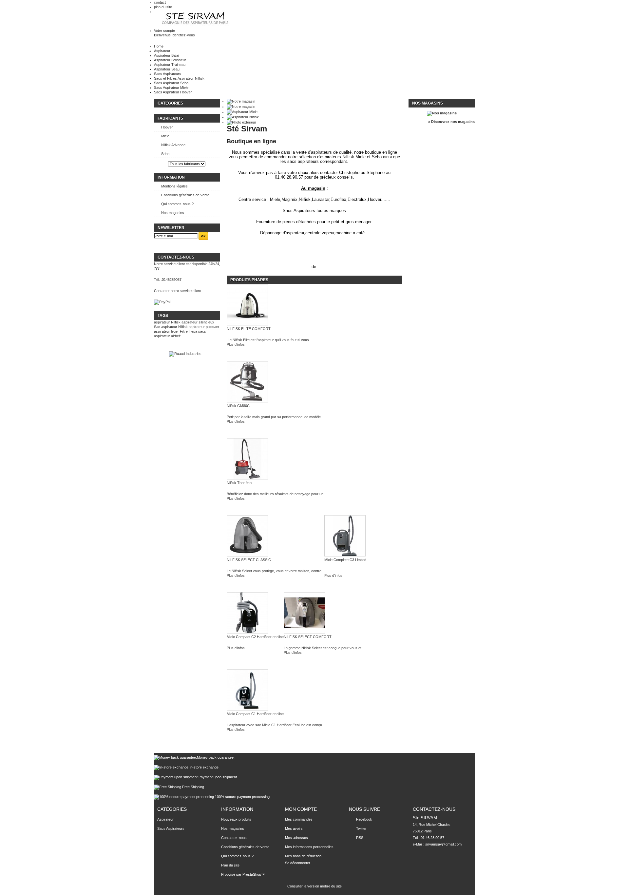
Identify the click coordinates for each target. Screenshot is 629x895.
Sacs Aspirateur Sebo (171, 83)
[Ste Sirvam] (196, 19)
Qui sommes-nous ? (177, 204)
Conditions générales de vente (185, 195)
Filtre (184, 331)
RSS (359, 838)
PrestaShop (251, 874)
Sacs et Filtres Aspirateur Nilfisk (179, 78)
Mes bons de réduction (303, 856)
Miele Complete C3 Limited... (346, 560)
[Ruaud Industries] (185, 354)
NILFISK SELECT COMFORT (308, 637)
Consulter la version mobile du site (314, 886)
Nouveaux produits (236, 819)
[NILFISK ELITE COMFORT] (269, 305)
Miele (165, 136)
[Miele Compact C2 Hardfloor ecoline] (255, 613)
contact (160, 2)
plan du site (163, 7)
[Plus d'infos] (346, 571)
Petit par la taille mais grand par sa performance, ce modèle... (275, 417)
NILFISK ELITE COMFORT (249, 329)
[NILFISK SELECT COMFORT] (324, 613)
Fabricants (170, 118)
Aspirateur (162, 51)
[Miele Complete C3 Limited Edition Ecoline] (346, 536)
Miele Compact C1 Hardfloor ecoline (255, 714)
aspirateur (162, 322)
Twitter (361, 828)
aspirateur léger (166, 331)
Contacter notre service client (177, 291)
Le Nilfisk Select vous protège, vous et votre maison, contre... (275, 571)
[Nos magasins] (442, 113)
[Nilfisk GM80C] (275, 382)
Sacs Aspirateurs (167, 74)
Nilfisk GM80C (238, 406)
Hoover (167, 127)
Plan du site (230, 865)
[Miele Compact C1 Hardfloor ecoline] (276, 690)
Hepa (193, 331)
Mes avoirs (294, 828)
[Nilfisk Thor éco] (276, 459)
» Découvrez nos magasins (451, 122)
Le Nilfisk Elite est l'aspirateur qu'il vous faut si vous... (269, 340)
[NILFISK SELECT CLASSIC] (275, 536)
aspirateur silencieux (197, 322)
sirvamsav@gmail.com (443, 844)
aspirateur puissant (204, 327)
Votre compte (164, 30)
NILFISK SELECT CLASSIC (249, 560)
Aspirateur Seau (167, 69)
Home (158, 46)
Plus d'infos (236, 344)
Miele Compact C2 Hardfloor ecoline (255, 637)
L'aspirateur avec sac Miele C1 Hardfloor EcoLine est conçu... (276, 725)
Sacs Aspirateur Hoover (173, 92)
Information (171, 177)
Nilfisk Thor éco (239, 483)
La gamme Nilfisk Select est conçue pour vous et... (324, 648)
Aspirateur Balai (166, 55)
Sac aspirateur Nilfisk (171, 327)
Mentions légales (174, 186)
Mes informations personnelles (309, 847)
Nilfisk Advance (173, 145)
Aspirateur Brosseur (170, 60)
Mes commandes (299, 819)
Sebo (165, 154)
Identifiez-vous (183, 35)
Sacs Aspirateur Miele (171, 87)
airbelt (176, 336)
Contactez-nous (234, 838)
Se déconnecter (297, 863)
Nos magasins (172, 213)
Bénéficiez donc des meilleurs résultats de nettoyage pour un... (276, 494)
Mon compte (301, 809)
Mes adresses (296, 838)
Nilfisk (176, 322)
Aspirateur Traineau (169, 65)
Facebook (364, 819)
